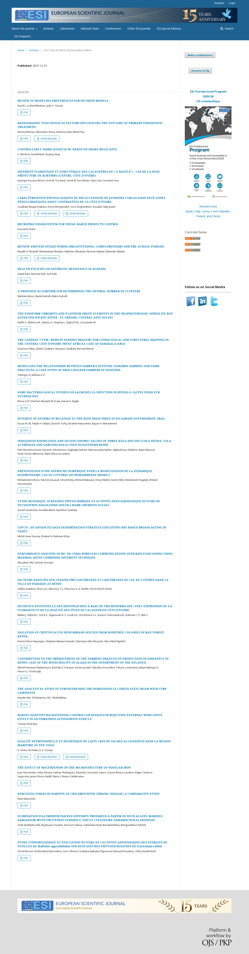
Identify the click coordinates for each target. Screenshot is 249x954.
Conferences (113, 28)
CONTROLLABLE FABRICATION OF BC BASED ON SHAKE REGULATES (67, 149)
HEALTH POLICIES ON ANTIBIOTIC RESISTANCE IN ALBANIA (62, 269)
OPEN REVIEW (48, 138)
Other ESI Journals (139, 28)
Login (232, 3)
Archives (48, 28)
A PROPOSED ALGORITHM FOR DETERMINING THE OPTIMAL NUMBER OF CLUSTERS (79, 291)
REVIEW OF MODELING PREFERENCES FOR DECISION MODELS (63, 100)
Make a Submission (200, 55)
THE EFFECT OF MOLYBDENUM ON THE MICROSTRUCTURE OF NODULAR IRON (74, 767)
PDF (25, 112)
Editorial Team (90, 28)
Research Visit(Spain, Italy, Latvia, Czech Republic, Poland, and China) (208, 211)
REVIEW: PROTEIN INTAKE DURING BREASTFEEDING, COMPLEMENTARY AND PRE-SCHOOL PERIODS (91, 246)
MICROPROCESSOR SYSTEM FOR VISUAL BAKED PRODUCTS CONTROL (68, 224)
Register (219, 3)
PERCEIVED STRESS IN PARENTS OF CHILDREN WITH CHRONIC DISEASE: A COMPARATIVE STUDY (89, 794)
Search (228, 28)
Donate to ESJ (200, 70)
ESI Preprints (22, 36)
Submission (67, 28)
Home (21, 50)
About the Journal (23, 28)
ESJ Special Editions (169, 28)
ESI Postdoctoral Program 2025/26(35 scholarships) (208, 96)
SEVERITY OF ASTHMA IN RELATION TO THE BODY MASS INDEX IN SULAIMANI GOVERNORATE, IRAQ (91, 418)
